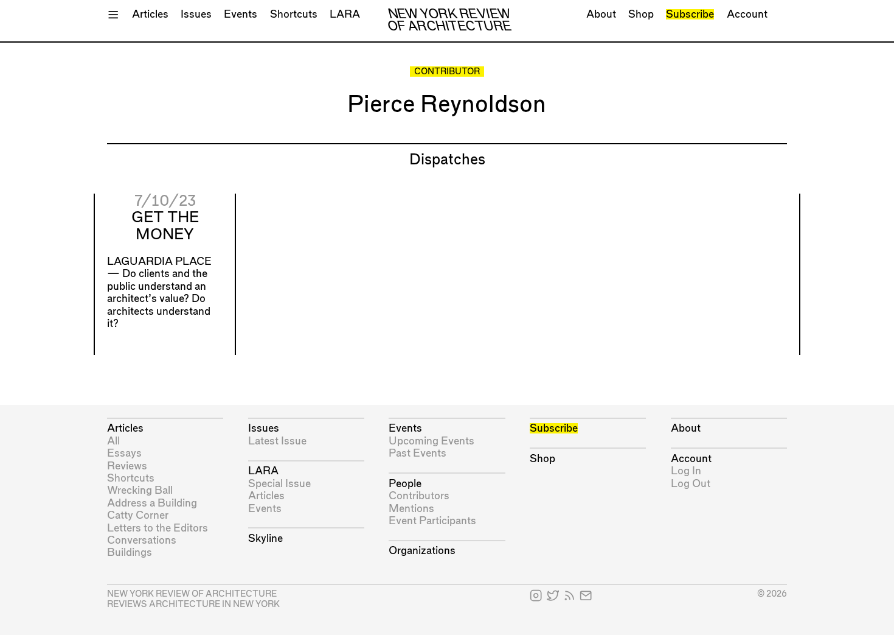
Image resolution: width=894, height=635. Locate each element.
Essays (124, 453)
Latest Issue (277, 441)
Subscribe (690, 14)
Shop (641, 14)
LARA (345, 14)
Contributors (419, 496)
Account (747, 14)
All (113, 441)
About (601, 14)
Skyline (265, 538)
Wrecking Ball (140, 490)
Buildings (129, 552)
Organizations (422, 551)
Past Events (417, 453)
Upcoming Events (431, 441)
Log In (686, 471)
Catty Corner (137, 515)
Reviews (127, 466)
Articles (150, 14)
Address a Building (152, 503)
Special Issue (279, 484)
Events (240, 14)
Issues (196, 14)
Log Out (690, 484)
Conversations (141, 540)
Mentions (411, 508)
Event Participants (432, 521)
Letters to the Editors (157, 528)
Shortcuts (293, 14)
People (405, 484)
